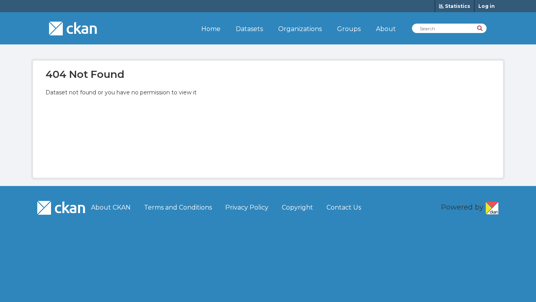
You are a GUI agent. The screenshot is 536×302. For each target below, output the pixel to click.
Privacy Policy (246, 207)
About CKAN (111, 207)
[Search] (480, 27)
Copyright (297, 207)
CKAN (492, 206)
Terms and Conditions (178, 207)
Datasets (249, 29)
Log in (486, 6)
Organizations (300, 29)
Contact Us (343, 207)
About (386, 29)
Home (211, 29)
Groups (349, 29)
